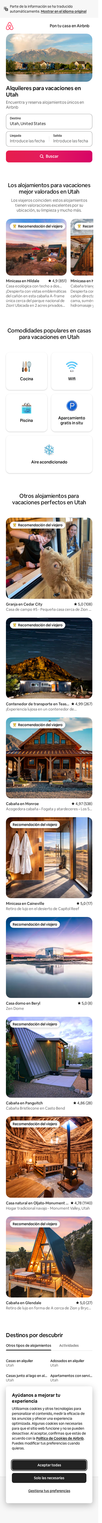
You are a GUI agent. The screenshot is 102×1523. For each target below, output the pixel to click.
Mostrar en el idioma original (63, 11)
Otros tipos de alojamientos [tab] (28, 1345)
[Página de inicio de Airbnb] (9, 26)
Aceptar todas (49, 1465)
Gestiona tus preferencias (49, 1491)
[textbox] (27, 141)
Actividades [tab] (69, 1345)
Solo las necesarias (49, 1478)
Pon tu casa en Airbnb (69, 25)
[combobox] (49, 124)
